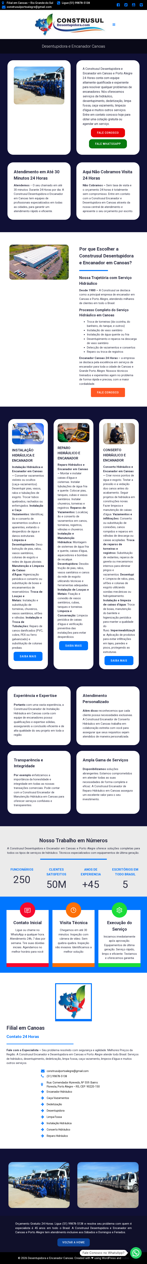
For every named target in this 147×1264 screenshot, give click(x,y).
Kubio (125, 1258)
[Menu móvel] (114, 24)
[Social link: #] (118, 5)
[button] (136, 1253)
